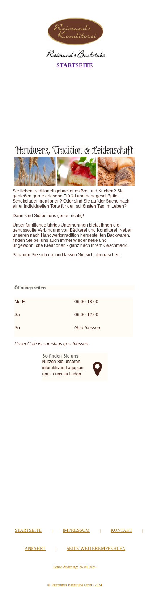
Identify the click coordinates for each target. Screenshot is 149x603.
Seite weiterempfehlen (96, 548)
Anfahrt (35, 548)
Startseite (74, 65)
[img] (74, 37)
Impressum (76, 530)
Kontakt (121, 530)
